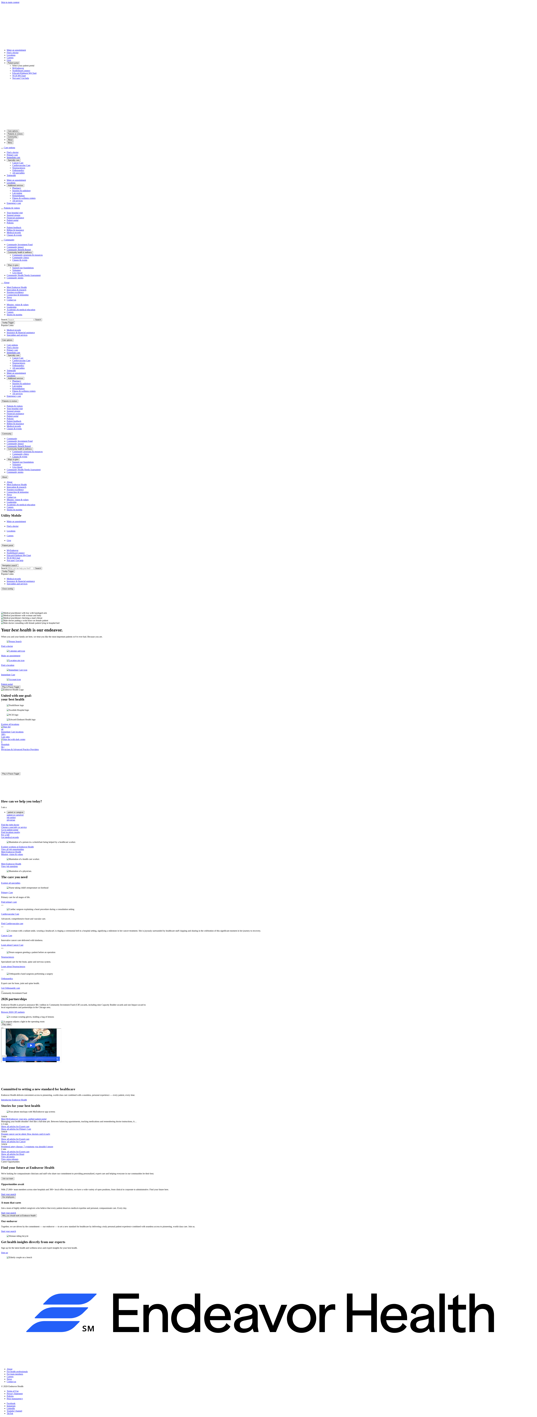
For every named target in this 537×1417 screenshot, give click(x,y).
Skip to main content (10, 2)
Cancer (13, 1141)
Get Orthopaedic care (10, 988)
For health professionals (17, 1371)
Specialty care (13, 160)
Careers (10, 57)
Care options (13, 131)
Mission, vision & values (18, 304)
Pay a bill (5, 835)
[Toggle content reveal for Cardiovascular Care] (2, 926)
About (10, 140)
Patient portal (13, 63)
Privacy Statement (15, 1393)
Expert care (15, 1126)
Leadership (12, 307)
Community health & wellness (20, 252)
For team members (15, 1374)
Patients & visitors (15, 134)
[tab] (271, 815)
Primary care (12, 155)
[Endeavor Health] (268, 126)
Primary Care (7, 892)
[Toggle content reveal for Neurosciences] (2, 969)
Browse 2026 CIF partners (13, 1012)
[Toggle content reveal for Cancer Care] (2, 948)
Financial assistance (15, 218)
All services (17, 200)
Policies (10, 223)
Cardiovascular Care (21, 165)
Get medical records (10, 837)
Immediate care (13, 157)
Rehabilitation (18, 195)
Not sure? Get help (20, 78)
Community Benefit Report (19, 249)
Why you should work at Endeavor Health (19, 1216)
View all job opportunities (12, 849)
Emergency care (14, 203)
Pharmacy (16, 188)
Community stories (15, 278)
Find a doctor (12, 52)
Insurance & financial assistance (21, 332)
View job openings (9, 866)
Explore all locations (10, 724)
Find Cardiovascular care (12, 923)
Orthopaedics (18, 170)
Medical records (14, 232)
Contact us (11, 300)
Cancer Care (17, 163)
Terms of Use (13, 1391)
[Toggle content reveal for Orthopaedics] (2, 991)
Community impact (15, 247)
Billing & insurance (15, 230)
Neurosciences (18, 168)
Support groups (13, 215)
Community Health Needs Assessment (24, 275)
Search (4, 319)
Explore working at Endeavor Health (17, 847)
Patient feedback (14, 227)
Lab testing (17, 193)
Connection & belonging (18, 295)
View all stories (8, 1156)
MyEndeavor (18, 68)
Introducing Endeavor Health (14, 1100)
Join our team (7, 1179)
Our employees (8, 1197)
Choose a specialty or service (14, 827)
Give (9, 60)
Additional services (15, 185)
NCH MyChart (19, 75)
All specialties (18, 173)
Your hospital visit (15, 213)
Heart (12, 1154)
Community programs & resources (27, 255)
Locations (11, 55)
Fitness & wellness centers (24, 198)
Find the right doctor (10, 825)
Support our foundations (23, 268)
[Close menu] (2, 148)
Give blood (17, 273)
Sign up (4, 1252)
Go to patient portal (9, 830)
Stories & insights (14, 314)
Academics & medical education (21, 309)
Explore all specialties (10, 883)
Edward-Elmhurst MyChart (24, 73)
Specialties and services (17, 335)
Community (12, 137)
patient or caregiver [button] (15, 812)
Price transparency (15, 1398)
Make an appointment (16, 50)
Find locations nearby (10, 832)
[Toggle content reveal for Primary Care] (2, 905)
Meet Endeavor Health (17, 287)
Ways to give (13, 265)
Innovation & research (16, 290)
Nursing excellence (15, 292)
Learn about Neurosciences (13, 966)
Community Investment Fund (20, 244)
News (9, 297)
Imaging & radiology (21, 190)
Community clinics (20, 257)
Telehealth (11, 175)
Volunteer (16, 270)
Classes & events (14, 235)
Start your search (8, 1194)
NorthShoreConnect (21, 70)
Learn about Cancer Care (12, 945)
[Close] (2, 1027)
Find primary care (9, 902)
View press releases (9, 1159)
